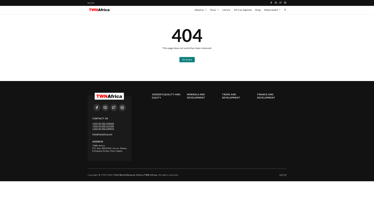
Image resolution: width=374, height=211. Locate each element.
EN (89, 3)
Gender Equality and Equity (166, 96)
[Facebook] (271, 3)
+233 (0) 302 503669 (103, 123)
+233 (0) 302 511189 (103, 126)
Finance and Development (266, 96)
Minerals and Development (196, 96)
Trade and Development (231, 96)
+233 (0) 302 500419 (103, 128)
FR (93, 3)
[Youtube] (276, 3)
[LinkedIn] (285, 3)
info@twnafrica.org (102, 134)
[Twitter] (280, 3)
